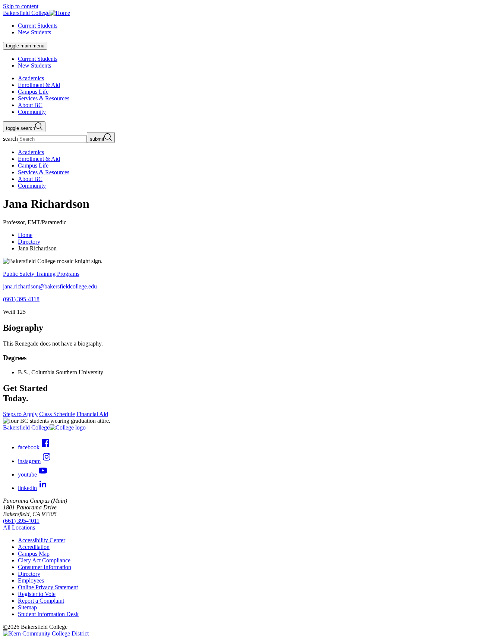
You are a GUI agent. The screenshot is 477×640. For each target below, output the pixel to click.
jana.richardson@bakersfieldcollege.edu (50, 286)
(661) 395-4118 (21, 299)
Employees (31, 580)
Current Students (37, 25)
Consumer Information (44, 567)
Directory (29, 241)
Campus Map (34, 553)
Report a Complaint (41, 600)
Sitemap (27, 607)
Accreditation (34, 547)
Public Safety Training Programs (41, 274)
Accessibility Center (41, 540)
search (10, 138)
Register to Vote (37, 594)
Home (25, 235)
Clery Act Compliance (44, 560)
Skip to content (20, 6)
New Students (34, 32)
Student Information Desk (48, 614)
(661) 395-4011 (21, 521)
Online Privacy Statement (48, 587)
